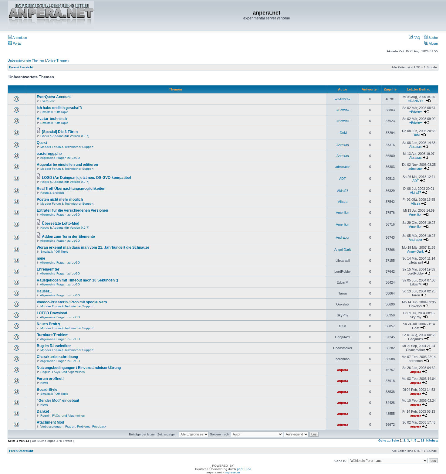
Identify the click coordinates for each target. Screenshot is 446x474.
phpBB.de (244, 469)
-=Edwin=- (342, 110)
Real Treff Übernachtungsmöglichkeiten (71, 188)
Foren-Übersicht (21, 67)
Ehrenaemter (48, 269)
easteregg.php (49, 154)
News (44, 382)
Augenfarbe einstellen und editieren (67, 164)
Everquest (47, 101)
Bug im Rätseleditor (54, 346)
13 (422, 440)
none (41, 258)
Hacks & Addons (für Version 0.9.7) (64, 136)
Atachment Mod (50, 422)
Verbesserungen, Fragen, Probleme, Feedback (73, 426)
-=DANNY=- (342, 99)
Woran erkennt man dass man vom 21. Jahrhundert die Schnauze (93, 247)
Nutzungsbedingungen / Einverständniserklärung (79, 368)
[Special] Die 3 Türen (60, 132)
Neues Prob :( (48, 324)
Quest (42, 143)
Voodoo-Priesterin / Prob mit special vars (72, 302)
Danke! (43, 411)
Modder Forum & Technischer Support (66, 146)
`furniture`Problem (53, 335)
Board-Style (47, 389)
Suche (432, 37)
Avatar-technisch (52, 119)
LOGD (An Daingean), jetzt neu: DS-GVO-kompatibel (86, 178)
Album (433, 43)
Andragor (343, 237)
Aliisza (342, 201)
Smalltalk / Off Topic (54, 112)
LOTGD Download (52, 313)
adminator (342, 167)
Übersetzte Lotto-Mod (60, 223)
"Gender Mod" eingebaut (58, 400)
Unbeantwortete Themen (26, 60)
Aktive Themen (57, 60)
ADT (342, 178)
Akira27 (342, 191)
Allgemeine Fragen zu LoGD (60, 157)
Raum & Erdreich (52, 192)
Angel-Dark (342, 249)
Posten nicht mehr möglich (60, 199)
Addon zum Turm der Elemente (68, 236)
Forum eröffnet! (50, 379)
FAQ (416, 37)
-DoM (343, 133)
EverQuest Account (54, 97)
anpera (342, 370)
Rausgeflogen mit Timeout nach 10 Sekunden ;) (77, 280)
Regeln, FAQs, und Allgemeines (62, 371)
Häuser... (44, 291)
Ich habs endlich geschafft (59, 108)
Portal (16, 43)
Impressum (232, 472)
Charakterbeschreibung (57, 357)
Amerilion (342, 212)
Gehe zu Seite (388, 440)
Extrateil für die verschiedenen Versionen (72, 210)
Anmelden (19, 37)
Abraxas (342, 145)
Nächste (432, 440)
